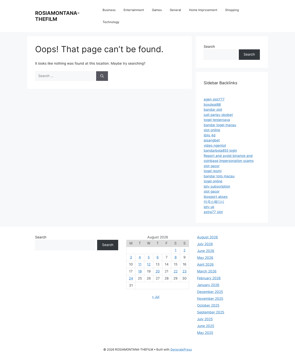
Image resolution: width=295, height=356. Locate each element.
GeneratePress (181, 349)
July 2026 (205, 244)
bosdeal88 (212, 105)
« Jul (155, 297)
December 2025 (210, 292)
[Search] (102, 76)
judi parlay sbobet (218, 115)
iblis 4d (210, 135)
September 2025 (210, 312)
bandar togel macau (220, 125)
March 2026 (207, 271)
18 (140, 271)
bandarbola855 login (220, 151)
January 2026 (208, 285)
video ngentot (215, 145)
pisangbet (212, 140)
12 (149, 264)
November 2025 (210, 299)
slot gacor (212, 166)
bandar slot (213, 110)
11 (139, 264)
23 (184, 271)
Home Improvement (203, 10)
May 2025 (205, 333)
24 (131, 278)
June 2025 (205, 326)
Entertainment (134, 10)
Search (209, 47)
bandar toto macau (219, 176)
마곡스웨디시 (214, 202)
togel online (213, 181)
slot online (212, 130)
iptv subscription (217, 186)
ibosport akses (216, 197)
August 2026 (207, 237)
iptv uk (209, 207)
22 (176, 271)
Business (109, 10)
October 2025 (208, 305)
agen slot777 (214, 99)
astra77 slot (213, 212)
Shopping (232, 10)
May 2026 (205, 258)
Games (157, 10)
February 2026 (209, 278)
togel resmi (213, 171)
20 (158, 271)
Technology (111, 22)
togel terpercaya (217, 120)
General (175, 10)
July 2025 (205, 319)
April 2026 (205, 264)
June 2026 (205, 251)
